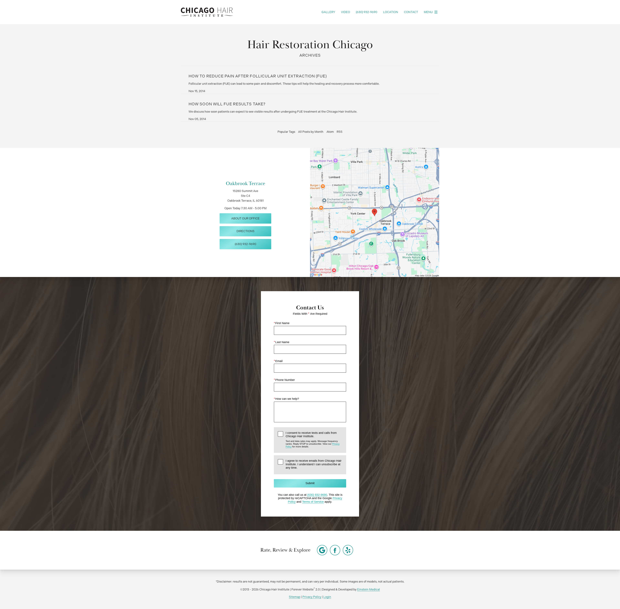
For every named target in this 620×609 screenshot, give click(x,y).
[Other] (322, 550)
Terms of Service (313, 501)
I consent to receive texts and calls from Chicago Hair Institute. (313, 439)
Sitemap (294, 597)
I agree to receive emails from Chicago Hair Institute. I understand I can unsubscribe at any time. (313, 464)
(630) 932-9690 (317, 494)
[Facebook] (335, 550)
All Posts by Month (310, 131)
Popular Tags (286, 131)
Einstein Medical (368, 589)
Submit (310, 483)
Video (345, 12)
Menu (428, 12)
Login (327, 597)
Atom (330, 131)
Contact (411, 12)
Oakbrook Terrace (245, 183)
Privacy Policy (311, 597)
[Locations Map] (374, 212)
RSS (339, 131)
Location (390, 12)
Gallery (328, 12)
